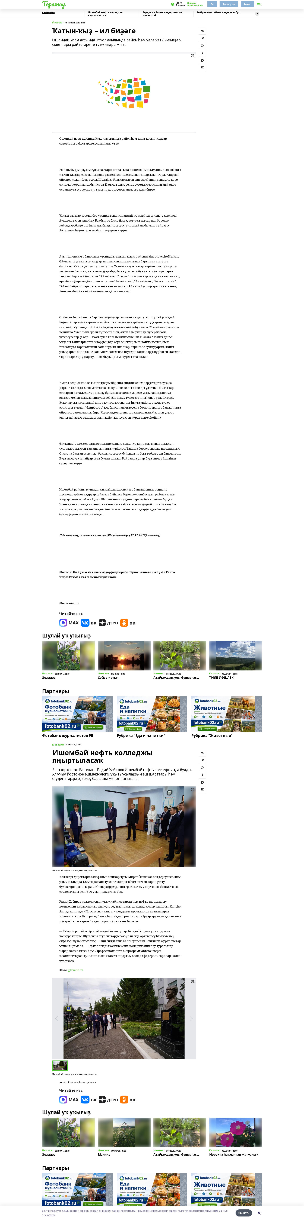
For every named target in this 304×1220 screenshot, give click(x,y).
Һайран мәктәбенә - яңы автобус (218, 12)
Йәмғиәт (58, 22)
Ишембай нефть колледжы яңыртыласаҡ (105, 14)
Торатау (53, 4)
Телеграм (229, 4)
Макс (247, 4)
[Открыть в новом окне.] (69, 623)
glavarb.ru (75, 970)
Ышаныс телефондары (194, 4)
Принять (243, 1213)
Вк (212, 4)
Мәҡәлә (48, 13)
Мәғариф (58, 744)
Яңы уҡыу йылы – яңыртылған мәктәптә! (162, 14)
